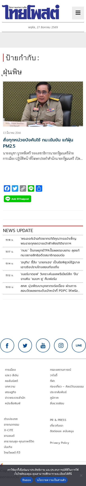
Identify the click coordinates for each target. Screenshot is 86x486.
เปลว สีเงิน (12, 375)
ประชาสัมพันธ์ (58, 392)
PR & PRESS (58, 420)
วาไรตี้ (53, 375)
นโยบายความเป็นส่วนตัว (51, 480)
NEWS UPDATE (18, 230)
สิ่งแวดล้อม (57, 403)
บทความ (10, 386)
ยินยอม (26, 480)
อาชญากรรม (11, 425)
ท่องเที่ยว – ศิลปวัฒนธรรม (67, 386)
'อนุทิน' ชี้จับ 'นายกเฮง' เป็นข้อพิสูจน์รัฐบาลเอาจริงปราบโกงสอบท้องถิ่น (50, 265)
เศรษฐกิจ (10, 392)
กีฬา (52, 381)
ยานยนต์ (9, 436)
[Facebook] (7, 345)
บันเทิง (8, 447)
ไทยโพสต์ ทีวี (12, 453)
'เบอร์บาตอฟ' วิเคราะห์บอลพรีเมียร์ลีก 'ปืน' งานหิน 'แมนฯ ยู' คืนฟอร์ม (50, 276)
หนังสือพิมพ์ (12, 403)
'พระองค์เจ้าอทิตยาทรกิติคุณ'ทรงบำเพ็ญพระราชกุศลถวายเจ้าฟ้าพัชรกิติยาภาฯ (48, 241)
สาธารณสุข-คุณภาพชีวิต (19, 441)
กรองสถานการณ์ (60, 370)
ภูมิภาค (54, 398)
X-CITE (8, 430)
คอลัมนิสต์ (11, 381)
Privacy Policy (59, 443)
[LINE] (78, 345)
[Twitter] (25, 345)
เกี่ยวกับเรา (56, 426)
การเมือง (10, 370)
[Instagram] (61, 345)
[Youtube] (43, 345)
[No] (81, 475)
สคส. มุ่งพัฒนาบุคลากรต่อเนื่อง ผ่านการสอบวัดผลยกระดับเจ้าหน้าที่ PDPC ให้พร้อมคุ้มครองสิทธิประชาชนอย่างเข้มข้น (50, 288)
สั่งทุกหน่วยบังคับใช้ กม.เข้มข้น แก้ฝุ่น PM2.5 (38, 143)
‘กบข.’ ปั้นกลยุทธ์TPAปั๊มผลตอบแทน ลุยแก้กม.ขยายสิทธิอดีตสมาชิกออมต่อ (50, 253)
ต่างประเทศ (11, 419)
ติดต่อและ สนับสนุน (62, 431)
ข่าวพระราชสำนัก (15, 398)
